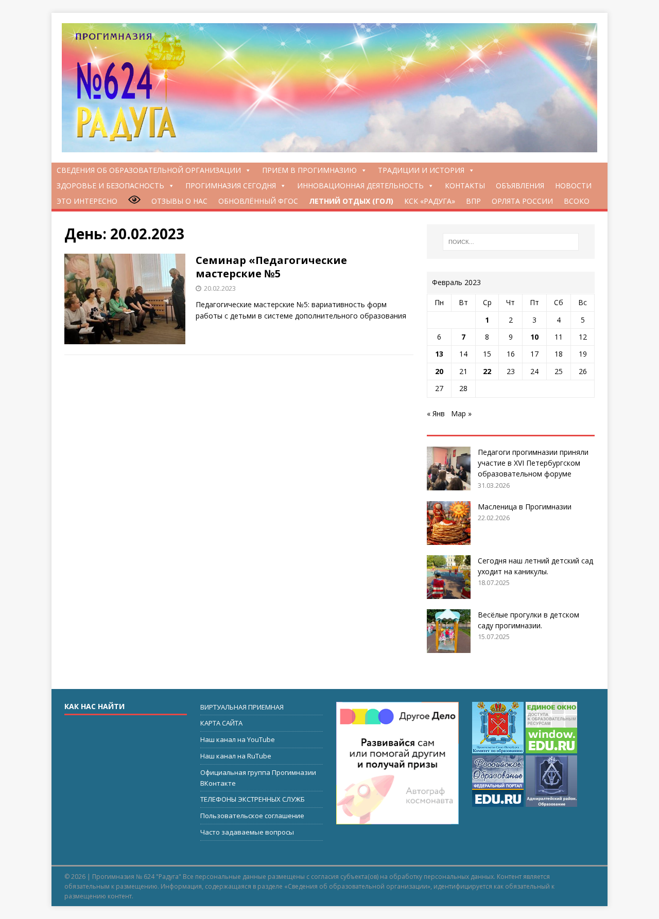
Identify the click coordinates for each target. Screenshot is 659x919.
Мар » (461, 413)
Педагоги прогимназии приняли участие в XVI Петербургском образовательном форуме (533, 463)
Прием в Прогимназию (309, 170)
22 (487, 371)
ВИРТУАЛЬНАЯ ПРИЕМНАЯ (242, 707)
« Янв (436, 413)
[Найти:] (510, 242)
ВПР (473, 201)
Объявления (520, 185)
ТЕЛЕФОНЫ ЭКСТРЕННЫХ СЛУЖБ (252, 799)
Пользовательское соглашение (252, 815)
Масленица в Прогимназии (524, 506)
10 (534, 337)
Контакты (465, 185)
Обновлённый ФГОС (258, 201)
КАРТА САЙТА (221, 723)
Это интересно (87, 201)
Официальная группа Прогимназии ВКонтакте (258, 778)
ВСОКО (576, 201)
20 (439, 371)
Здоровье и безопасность (110, 185)
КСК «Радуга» (429, 201)
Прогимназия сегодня (230, 185)
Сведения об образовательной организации (149, 170)
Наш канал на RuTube (235, 756)
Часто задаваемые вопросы (247, 832)
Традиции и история (421, 170)
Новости (573, 185)
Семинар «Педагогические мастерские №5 (271, 266)
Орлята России (522, 201)
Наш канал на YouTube (237, 739)
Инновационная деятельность (360, 185)
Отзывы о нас (179, 201)
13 (439, 354)
